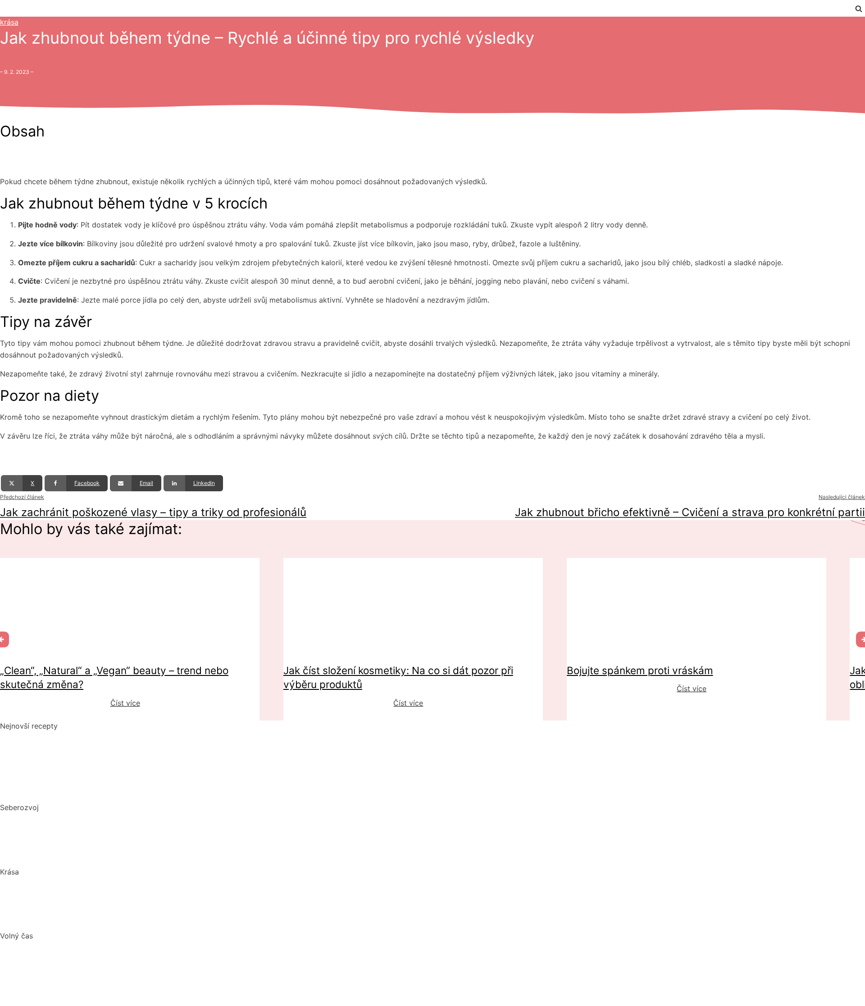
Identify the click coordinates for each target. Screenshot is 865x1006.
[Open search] (858, 9)
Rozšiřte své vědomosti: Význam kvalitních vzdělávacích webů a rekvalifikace (133, 854)
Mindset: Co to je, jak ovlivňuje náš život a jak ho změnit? (98, 836)
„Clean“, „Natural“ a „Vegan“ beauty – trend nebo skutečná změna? (112, 883)
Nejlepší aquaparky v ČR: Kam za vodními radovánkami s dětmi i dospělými (129, 947)
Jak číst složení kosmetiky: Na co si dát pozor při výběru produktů (114, 900)
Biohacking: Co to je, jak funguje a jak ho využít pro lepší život (107, 819)
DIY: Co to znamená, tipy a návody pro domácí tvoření (93, 965)
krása (9, 22)
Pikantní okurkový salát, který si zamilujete (73, 737)
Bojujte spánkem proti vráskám (53, 918)
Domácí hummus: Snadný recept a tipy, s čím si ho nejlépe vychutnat (117, 755)
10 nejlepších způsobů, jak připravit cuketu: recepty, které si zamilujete (120, 772)
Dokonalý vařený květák (41, 789)
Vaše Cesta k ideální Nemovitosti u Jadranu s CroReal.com (100, 982)
